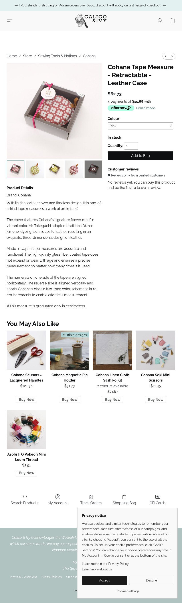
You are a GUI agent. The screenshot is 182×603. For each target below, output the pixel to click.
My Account (58, 503)
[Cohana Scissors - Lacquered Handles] (26, 350)
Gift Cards (158, 503)
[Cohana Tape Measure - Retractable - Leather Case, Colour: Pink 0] (15, 169)
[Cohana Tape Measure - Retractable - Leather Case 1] (35, 169)
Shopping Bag (124, 503)
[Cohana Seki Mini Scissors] (155, 350)
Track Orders (91, 503)
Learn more (145, 108)
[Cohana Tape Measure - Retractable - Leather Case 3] (74, 169)
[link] (128, 589)
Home (12, 56)
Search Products (24, 503)
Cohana (89, 56)
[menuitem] (166, 56)
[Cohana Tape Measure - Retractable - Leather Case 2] (54, 169)
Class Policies (52, 577)
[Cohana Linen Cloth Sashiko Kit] (112, 350)
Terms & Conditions (23, 577)
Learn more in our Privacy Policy (105, 564)
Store (27, 56)
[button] (91, 20)
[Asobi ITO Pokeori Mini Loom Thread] (26, 429)
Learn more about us (97, 569)
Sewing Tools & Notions (57, 56)
